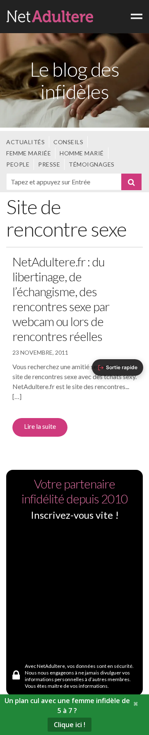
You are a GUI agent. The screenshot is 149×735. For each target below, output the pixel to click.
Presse (49, 164)
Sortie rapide (121, 367)
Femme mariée (28, 153)
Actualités (25, 141)
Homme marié (82, 153)
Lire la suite (40, 426)
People (17, 164)
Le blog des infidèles (74, 80)
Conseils (68, 141)
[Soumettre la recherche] (131, 182)
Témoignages (92, 164)
